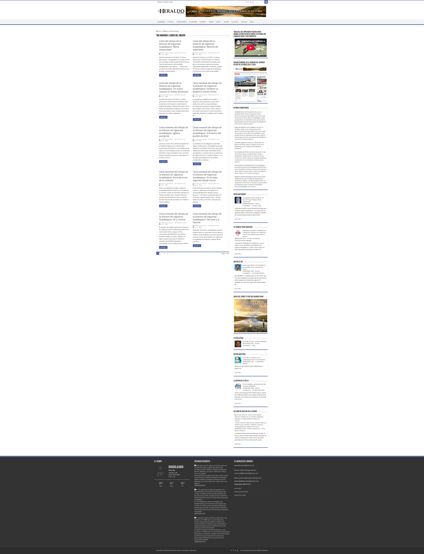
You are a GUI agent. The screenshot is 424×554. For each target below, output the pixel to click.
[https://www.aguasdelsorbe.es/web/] (226, 11)
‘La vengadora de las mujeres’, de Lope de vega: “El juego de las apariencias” (253, 200)
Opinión (226, 22)
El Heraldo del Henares (166, 53)
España (211, 22)
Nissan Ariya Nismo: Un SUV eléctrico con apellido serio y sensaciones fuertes (254, 267)
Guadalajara (161, 22)
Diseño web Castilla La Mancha (258, 550)
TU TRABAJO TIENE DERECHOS (243, 227)
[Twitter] (251, 2)
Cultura (218, 22)
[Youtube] (253, 2)
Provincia (170, 22)
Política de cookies (240, 495)
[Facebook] (248, 2)
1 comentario (259, 361)
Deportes (244, 22)
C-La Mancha (193, 22)
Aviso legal (237, 488)
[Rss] (246, 2)
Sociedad (202, 22)
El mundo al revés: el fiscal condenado (255, 341)
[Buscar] (266, 2)
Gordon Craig (256, 206)
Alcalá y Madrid (181, 22)
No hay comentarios (253, 238)
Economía (235, 22)
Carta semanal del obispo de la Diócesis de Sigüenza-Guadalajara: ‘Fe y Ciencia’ (173, 217)
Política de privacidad (241, 492)
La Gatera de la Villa (258, 390)
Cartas (252, 22)
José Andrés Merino (258, 273)
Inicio (159, 31)
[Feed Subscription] (228, 36)
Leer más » (163, 75)
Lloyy (253, 345)
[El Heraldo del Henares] (171, 11)
